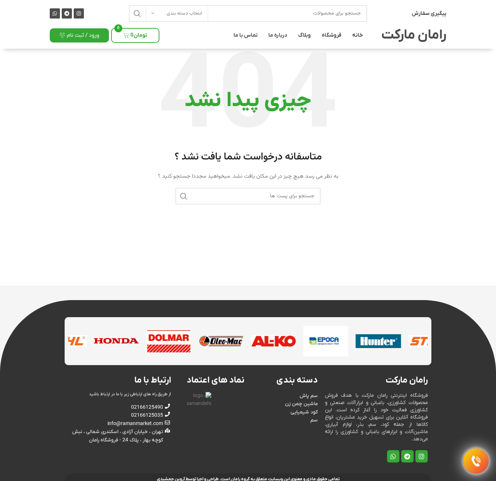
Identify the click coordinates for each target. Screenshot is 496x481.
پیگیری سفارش (429, 13)
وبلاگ (304, 35)
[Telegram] (67, 13)
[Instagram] (79, 13)
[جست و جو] (137, 13)
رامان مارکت (413, 35)
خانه (357, 35)
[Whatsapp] (55, 13)
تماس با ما (245, 35)
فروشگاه (331, 35)
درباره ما (277, 35)
